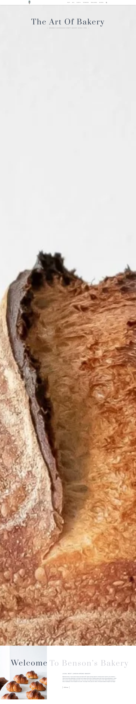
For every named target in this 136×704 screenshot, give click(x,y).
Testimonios (86, 2)
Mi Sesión (101, 2)
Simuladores (94, 2)
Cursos (78, 2)
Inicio (68, 2)
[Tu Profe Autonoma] (29, 2)
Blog (73, 2)
